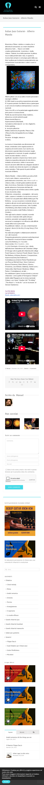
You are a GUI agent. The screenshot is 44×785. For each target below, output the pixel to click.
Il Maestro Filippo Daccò (14, 745)
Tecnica (9, 602)
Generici (26, 368)
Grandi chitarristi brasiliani (14, 624)
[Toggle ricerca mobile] (36, 7)
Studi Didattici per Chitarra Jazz (17, 646)
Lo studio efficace (13, 615)
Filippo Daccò (11, 641)
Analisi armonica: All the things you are (19, 737)
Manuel (8, 368)
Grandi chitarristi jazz (13, 620)
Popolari (10, 732)
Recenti (22, 732)
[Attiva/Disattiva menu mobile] (40, 7)
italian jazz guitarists (12, 633)
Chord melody (11, 585)
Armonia (9, 598)
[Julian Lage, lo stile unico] (9, 753)
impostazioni (6, 778)
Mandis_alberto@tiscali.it (12, 295)
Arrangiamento (12, 606)
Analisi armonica (12, 593)
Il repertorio (11, 611)
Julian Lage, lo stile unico (21, 753)
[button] (6, 423)
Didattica (9, 580)
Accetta (6, 781)
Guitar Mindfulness (13, 650)
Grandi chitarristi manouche (15, 628)
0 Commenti (33, 368)
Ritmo (9, 589)
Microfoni (10, 655)
